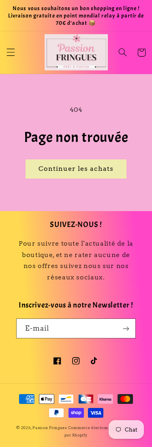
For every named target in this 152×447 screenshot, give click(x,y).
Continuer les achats (76, 168)
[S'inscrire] (126, 328)
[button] (10, 52)
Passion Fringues (49, 428)
